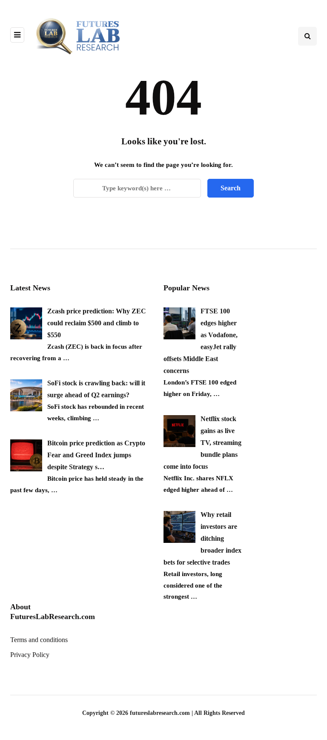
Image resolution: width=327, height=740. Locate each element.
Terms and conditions (39, 639)
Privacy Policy (29, 654)
